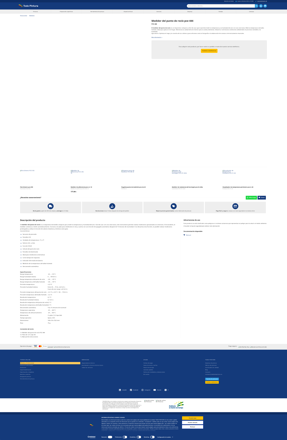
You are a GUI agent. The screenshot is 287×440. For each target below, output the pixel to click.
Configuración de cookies (164, 437)
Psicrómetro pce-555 (26, 187)
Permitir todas (192, 418)
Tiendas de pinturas (212, 379)
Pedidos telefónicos (209, 51)
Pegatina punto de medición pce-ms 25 (133, 187)
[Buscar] (256, 6)
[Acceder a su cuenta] (261, 6)
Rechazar (192, 427)
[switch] (124, 437)
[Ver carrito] (265, 6)
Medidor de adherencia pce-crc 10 (81, 187)
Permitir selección (192, 422)
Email (263, 197)
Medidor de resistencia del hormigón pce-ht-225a (187, 187)
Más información (156, 37)
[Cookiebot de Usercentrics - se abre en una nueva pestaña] (91, 437)
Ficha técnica (190, 235)
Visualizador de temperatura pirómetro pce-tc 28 (237, 187)
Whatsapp (252, 197)
